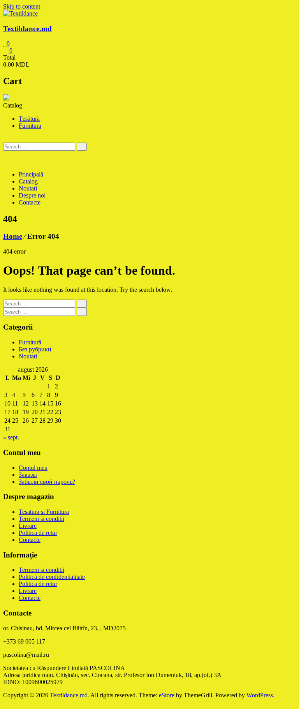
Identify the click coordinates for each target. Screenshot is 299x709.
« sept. (11, 437)
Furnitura (30, 125)
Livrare (28, 525)
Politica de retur (38, 532)
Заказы (28, 474)
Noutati (28, 188)
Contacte (29, 202)
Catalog (28, 181)
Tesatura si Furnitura (44, 511)
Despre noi (32, 195)
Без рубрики (35, 349)
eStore (166, 695)
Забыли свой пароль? (47, 481)
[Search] (82, 147)
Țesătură (29, 118)
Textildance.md (27, 29)
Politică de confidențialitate (52, 576)
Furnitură (30, 342)
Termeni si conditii (41, 518)
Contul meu (33, 467)
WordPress (259, 695)
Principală (31, 174)
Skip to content (21, 6)
